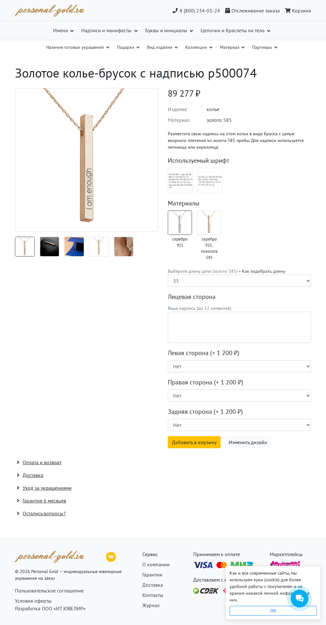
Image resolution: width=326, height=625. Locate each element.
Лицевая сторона (192, 297)
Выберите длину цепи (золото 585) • (226, 271)
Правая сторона (205, 382)
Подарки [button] (126, 47)
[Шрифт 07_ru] (180, 180)
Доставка (152, 585)
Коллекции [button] (196, 47)
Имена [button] (61, 30)
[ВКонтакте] (111, 556)
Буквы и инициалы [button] (166, 30)
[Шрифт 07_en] (210, 180)
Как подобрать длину (263, 271)
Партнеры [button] (262, 47)
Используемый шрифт (198, 160)
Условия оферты (33, 601)
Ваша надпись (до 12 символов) (199, 308)
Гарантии (152, 574)
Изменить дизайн (248, 442)
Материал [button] (230, 47)
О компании (156, 564)
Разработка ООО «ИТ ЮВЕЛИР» (50, 608)
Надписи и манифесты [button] (107, 30)
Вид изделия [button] (160, 47)
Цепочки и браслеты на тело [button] (233, 30)
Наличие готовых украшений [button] (75, 47)
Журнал (150, 605)
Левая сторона (203, 353)
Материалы (183, 203)
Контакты (152, 595)
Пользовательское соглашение (49, 590)
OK (273, 611)
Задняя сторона (205, 411)
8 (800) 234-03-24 (199, 10)
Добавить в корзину (194, 442)
